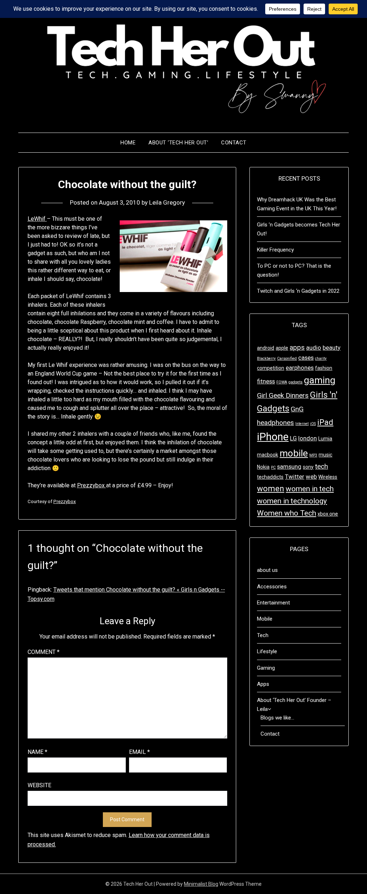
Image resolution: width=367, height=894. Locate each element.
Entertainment (273, 602)
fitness (266, 381)
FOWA (281, 382)
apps (297, 347)
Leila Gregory (167, 202)
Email (139, 752)
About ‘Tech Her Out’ (178, 142)
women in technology (292, 501)
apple (282, 348)
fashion (323, 368)
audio (313, 347)
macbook (267, 455)
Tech (262, 635)
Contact (234, 142)
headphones (275, 423)
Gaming (266, 668)
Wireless (327, 477)
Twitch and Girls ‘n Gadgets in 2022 (298, 291)
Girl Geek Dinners (283, 395)
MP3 (313, 455)
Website (39, 785)
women (270, 488)
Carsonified (287, 358)
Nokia (263, 467)
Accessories (272, 586)
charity (321, 358)
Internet (302, 423)
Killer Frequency (275, 250)
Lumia (325, 438)
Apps (263, 684)
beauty (331, 347)
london (307, 438)
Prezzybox (91, 485)
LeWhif (37, 218)
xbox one (328, 514)
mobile (294, 453)
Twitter (294, 476)
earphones (300, 367)
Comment (43, 652)
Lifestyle (267, 651)
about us (267, 570)
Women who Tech (286, 513)
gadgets (295, 382)
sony (308, 467)
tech (321, 466)
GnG (297, 409)
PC (273, 467)
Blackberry (266, 358)
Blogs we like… (277, 717)
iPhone (273, 437)
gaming (319, 380)
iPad (325, 422)
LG (293, 438)
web (311, 476)
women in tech (310, 488)
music (325, 455)
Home (127, 142)
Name (37, 752)
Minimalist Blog (201, 884)
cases (306, 357)
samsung (289, 466)
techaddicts (270, 477)
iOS (313, 423)
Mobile (264, 619)
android (265, 348)
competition (270, 368)
